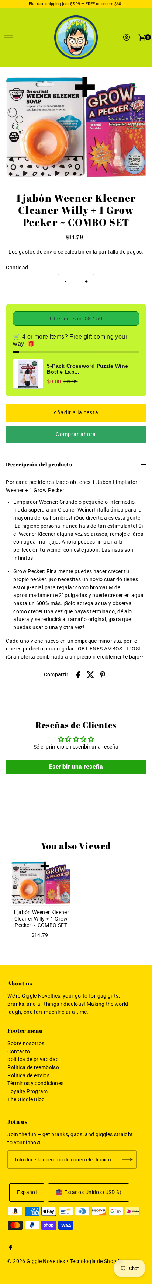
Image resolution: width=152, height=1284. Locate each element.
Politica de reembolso (33, 1067)
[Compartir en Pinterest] (102, 674)
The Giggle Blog (26, 1099)
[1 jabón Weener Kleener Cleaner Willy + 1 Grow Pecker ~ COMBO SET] (40, 883)
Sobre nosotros (25, 1043)
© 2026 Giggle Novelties (36, 1261)
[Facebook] (10, 1248)
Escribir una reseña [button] (76, 766)
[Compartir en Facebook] (78, 674)
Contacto (18, 1052)
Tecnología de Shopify (96, 1261)
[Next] (134, 127)
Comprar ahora (76, 434)
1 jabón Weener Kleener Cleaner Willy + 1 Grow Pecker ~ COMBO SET (41, 918)
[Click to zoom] (134, 86)
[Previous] (18, 127)
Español (27, 1192)
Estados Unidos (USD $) (92, 1192)
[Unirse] (127, 1159)
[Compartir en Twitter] (90, 674)
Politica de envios (28, 1075)
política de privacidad (33, 1059)
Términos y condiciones (35, 1083)
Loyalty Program (27, 1091)
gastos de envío (37, 252)
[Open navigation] (8, 37)
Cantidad (17, 268)
